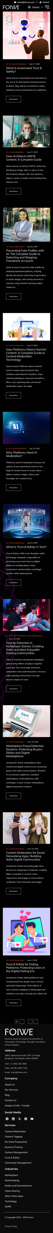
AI (7, 64)
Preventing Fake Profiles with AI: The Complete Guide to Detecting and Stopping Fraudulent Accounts (25, 255)
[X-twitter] (19, 1119)
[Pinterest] (25, 1119)
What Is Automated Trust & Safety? (24, 69)
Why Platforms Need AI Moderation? (21, 454)
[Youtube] (32, 1119)
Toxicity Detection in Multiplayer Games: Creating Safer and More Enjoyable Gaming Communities (25, 648)
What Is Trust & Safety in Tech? (26, 547)
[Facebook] (7, 1119)
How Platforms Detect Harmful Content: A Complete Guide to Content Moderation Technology (26, 354)
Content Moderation (16, 152)
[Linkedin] (13, 1119)
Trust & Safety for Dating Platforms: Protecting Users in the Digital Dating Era (25, 967)
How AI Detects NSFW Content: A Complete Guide (24, 157)
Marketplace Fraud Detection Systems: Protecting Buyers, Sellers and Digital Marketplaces (25, 751)
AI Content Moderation (17, 64)
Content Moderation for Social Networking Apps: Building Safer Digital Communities (25, 856)
